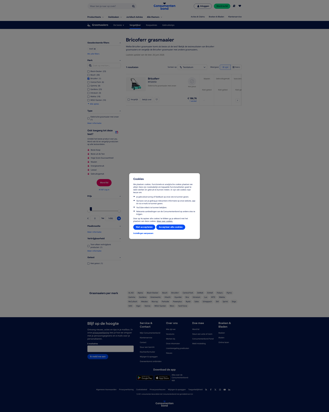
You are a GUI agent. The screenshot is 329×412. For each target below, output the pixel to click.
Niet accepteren (144, 227)
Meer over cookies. (165, 221)
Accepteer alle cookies (171, 227)
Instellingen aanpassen (143, 233)
